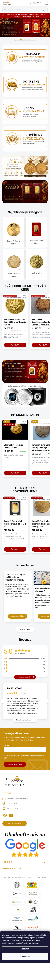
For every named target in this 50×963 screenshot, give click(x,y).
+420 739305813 (13, 808)
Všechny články (25, 629)
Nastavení (25, 949)
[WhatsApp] (4, 815)
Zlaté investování (10, 877)
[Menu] (47, 3)
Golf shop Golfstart (25, 877)
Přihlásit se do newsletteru (14, 764)
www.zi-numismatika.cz (29, 935)
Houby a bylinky (40, 877)
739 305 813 (12, 804)
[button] (47, 701)
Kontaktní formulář (14, 823)
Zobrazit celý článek (17, 616)
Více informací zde (30, 943)
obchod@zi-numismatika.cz (17, 799)
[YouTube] (11, 815)
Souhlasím (25, 957)
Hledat (44, 10)
